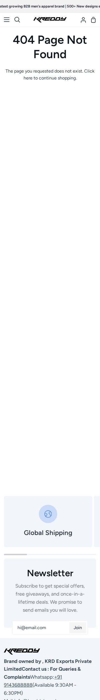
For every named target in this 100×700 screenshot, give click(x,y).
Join (78, 627)
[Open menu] (5, 20)
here (28, 78)
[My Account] (81, 20)
